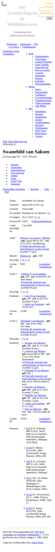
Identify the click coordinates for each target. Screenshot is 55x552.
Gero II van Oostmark (35, 296)
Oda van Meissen (33, 409)
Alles (46, 189)
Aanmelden (8, 54)
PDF (7, 192)
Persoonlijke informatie (14, 189)
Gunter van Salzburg (35, 403)
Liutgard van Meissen (35, 351)
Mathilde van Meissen (35, 395)
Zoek (16, 51)
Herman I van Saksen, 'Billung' (35, 238)
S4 (28, 428)
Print (5, 141)
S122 (29, 494)
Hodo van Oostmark (34, 304)
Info (31, 108)
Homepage (12, 44)
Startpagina (25, 44)
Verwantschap (17, 173)
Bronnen (34, 189)
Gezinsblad (44, 264)
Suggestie (15, 184)
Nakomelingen (18, 170)
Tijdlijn (14, 175)
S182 (29, 447)
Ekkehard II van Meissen (37, 370)
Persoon (14, 164)
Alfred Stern (37, 542)
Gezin (13, 178)
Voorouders (16, 167)
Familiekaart (45, 267)
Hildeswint (25, 256)
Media (32, 86)
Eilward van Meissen (35, 387)
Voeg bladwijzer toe (17, 141)
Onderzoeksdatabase (41, 221)
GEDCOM (16, 181)
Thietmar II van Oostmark (33, 274)
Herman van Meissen (35, 343)
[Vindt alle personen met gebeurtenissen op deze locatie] (35, 249)
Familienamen (29, 47)
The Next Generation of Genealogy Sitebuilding (23, 533)
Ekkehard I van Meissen (32, 321)
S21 (29, 478)
